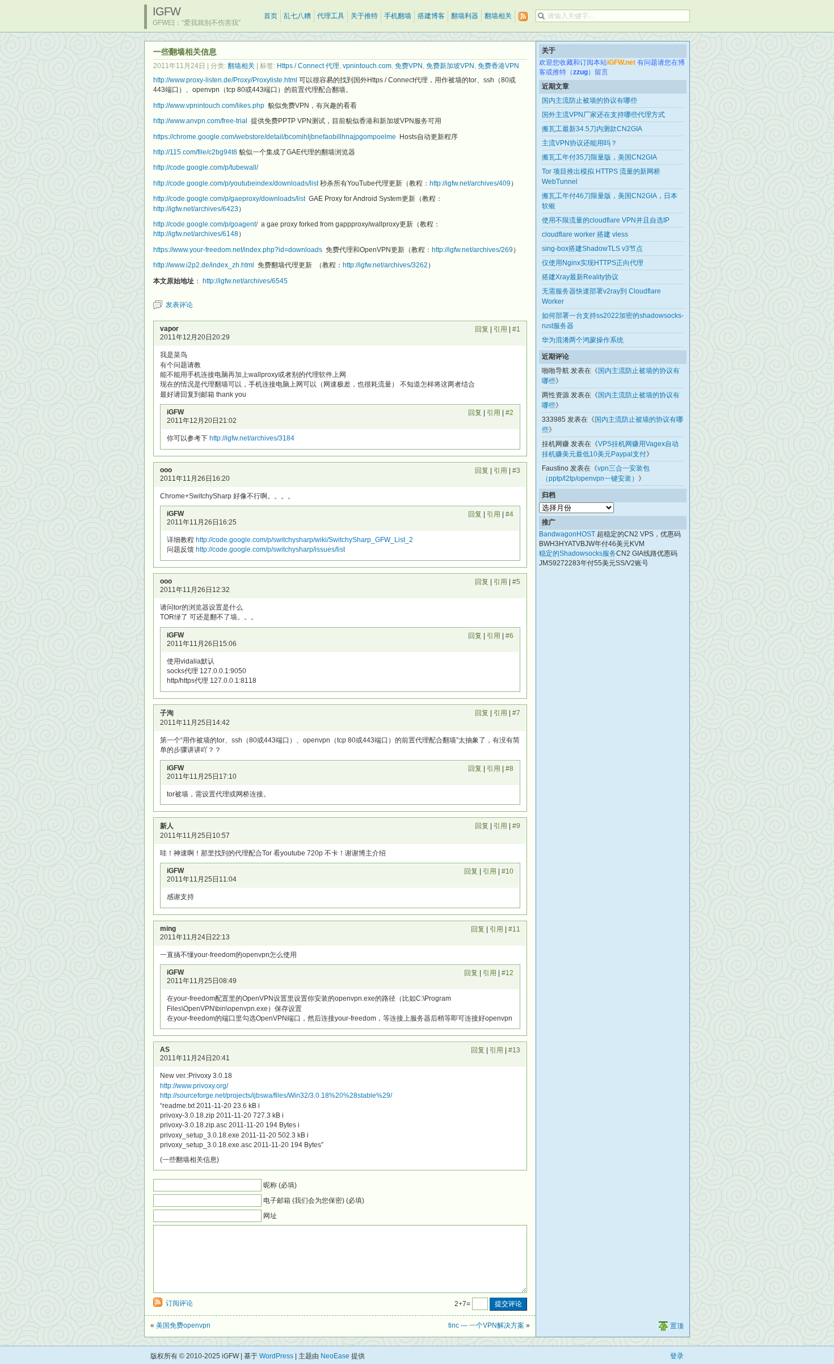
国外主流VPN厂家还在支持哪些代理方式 (603, 115)
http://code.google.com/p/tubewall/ (205, 167)
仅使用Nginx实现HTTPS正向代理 (592, 263)
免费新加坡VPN (450, 66)
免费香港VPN (498, 66)
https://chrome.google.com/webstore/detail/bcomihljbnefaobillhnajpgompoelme (274, 137)
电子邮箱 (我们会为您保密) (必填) (313, 1200)
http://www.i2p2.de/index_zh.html (203, 265)
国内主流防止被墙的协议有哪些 (589, 100)
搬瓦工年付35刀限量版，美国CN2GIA (599, 157)
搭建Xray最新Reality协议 (580, 277)
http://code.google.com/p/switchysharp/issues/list (270, 549)
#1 (516, 329)
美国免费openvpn (183, 1325)
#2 (509, 413)
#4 (509, 514)
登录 (677, 1356)
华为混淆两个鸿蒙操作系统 (583, 340)
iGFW (166, 11)
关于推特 (364, 16)
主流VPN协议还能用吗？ (579, 143)
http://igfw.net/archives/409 (470, 183)
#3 (516, 471)
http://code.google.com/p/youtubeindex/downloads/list (235, 183)
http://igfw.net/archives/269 (472, 250)
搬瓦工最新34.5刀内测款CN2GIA (592, 129)
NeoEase (335, 1356)
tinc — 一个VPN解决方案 (486, 1325)
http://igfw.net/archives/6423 (195, 209)
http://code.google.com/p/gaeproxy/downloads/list (229, 199)
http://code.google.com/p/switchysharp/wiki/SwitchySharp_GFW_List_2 (304, 540)
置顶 (677, 1326)
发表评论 (179, 305)
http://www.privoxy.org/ (194, 1086)
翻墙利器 (464, 16)
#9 (516, 826)
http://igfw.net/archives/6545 (244, 281)
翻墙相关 (498, 16)
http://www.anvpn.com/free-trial (200, 121)
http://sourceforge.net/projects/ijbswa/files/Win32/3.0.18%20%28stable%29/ (276, 1095)
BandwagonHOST (567, 534)
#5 (516, 582)
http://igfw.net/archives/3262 (385, 265)
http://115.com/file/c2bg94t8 (195, 152)
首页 (270, 16)
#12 (507, 973)
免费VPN (409, 66)
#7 (516, 713)
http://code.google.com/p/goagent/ (205, 224)
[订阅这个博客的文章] (523, 16)
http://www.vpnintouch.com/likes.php (208, 106)
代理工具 (330, 16)
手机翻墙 (397, 16)
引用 (500, 329)
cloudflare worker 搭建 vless (585, 234)
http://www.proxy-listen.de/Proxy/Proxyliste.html (225, 80)
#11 (514, 929)
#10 (507, 871)
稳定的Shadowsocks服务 (577, 553)
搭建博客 (431, 16)
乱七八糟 (297, 16)
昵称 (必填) (280, 1185)
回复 (481, 329)
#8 (509, 769)
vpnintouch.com (367, 66)
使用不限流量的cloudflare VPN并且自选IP (605, 220)
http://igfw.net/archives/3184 (251, 438)
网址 (270, 1216)
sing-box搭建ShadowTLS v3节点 (592, 249)
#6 (509, 636)
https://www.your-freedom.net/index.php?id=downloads (237, 250)
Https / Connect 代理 (308, 66)
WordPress (276, 1356)
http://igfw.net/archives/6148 (195, 234)
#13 (514, 1050)
